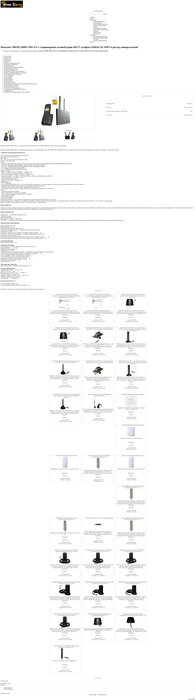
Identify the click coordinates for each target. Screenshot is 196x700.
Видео (92, 42)
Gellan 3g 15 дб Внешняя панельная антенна (132, 394)
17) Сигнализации (8, 75)
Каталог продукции (14, 51)
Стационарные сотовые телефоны (29, 51)
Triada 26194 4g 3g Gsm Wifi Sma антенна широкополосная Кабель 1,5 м (66, 518)
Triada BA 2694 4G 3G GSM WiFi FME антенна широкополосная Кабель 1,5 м (66, 646)
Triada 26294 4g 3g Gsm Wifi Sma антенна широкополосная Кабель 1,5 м (99, 456)
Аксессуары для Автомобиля (101, 29)
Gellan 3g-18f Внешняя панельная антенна (133, 455)
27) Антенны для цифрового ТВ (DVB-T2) (15, 89)
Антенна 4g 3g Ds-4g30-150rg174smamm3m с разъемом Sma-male (99, 395)
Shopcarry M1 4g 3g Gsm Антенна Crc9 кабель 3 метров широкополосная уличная (99, 550)
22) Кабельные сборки (9, 82)
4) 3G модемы (7, 60)
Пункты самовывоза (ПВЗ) (100, 36)
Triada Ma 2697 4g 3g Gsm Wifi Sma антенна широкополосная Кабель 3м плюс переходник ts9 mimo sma (132, 296)
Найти (105, 14)
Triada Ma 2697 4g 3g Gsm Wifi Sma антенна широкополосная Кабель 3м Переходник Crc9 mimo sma (66, 329)
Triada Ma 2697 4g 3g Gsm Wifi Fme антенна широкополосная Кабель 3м (99, 614)
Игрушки (95, 31)
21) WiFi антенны (8, 81)
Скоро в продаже (8, 689)
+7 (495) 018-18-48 (98, 11)
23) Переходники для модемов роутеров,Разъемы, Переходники (20, 83)
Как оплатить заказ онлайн (100, 37)
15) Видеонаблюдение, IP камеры (12, 74)
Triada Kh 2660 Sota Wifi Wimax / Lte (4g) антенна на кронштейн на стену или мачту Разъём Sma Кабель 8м (99, 329)
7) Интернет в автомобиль (10, 64)
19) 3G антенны (8, 78)
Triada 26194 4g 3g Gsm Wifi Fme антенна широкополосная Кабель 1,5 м (132, 518)
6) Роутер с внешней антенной (12, 63)
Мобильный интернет (99, 21)
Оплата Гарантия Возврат (100, 40)
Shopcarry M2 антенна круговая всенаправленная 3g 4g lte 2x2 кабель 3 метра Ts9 (132, 582)
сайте (91, 18)
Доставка (92, 35)
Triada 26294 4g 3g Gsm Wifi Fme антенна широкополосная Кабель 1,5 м (132, 487)
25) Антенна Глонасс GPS (10, 86)
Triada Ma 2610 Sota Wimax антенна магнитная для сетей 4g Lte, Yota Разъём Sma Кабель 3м (66, 361)
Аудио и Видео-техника (99, 25)
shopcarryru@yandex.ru (98, 697)
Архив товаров (8, 687)
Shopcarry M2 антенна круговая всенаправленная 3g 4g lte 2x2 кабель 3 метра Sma (66, 582)
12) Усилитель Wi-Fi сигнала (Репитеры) (14, 71)
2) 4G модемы (7, 57)
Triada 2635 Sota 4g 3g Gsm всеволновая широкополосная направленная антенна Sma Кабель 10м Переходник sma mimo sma (99, 296)
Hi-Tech (95, 26)
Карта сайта (192, 699)
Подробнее (65, 314)
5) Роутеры (6, 61)
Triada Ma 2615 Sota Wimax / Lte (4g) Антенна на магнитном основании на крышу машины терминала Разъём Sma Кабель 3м (133, 329)
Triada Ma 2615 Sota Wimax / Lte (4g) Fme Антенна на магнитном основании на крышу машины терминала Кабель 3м (133, 362)
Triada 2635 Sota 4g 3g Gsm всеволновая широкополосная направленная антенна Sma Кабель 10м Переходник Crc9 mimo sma (66, 296)
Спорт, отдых (97, 32)
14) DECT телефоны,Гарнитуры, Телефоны (15, 72)
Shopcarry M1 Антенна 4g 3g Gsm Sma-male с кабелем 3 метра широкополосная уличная (66, 550)
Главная (92, 17)
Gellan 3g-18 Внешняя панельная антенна (66, 455)
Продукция (93, 20)
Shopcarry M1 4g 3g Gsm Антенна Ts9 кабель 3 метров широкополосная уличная (133, 550)
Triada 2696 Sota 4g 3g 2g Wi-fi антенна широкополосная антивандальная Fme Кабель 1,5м (132, 614)
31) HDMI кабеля (8, 90)
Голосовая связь (97, 22)
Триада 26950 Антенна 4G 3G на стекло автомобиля (99, 518)
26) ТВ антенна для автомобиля (12, 87)
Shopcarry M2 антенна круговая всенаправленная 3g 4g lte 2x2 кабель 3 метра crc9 (99, 582)
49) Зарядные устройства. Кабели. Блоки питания (17, 92)
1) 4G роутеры (7, 56)
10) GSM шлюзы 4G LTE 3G (11, 68)
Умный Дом (96, 33)
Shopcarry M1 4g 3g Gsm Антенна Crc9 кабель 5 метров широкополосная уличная (66, 614)
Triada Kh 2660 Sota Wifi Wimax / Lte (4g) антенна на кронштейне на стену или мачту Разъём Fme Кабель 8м (99, 362)
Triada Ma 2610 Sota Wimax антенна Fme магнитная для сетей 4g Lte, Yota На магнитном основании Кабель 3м (66, 396)
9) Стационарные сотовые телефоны (13, 67)
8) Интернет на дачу (9, 65)
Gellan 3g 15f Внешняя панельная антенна (133, 425)
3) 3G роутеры (7, 59)
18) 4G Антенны (8, 76)
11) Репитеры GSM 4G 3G (10, 70)
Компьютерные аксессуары (100, 24)
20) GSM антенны (8, 79)
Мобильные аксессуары (99, 28)
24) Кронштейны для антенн (11, 85)
